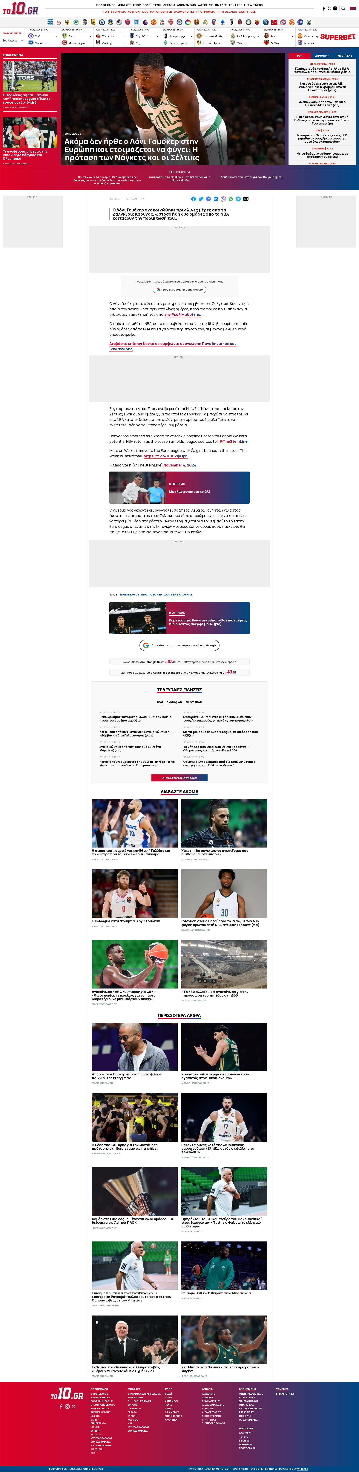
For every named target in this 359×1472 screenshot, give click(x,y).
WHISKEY (302, 1469)
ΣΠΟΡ (137, 5)
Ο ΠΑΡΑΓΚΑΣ (246, 1404)
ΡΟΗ (106, 12)
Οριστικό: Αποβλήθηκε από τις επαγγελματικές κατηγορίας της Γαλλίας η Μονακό (219, 763)
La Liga (95, 1416)
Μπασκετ (134, 1388)
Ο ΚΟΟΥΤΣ (245, 1416)
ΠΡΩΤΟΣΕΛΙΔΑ (227, 12)
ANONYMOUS (186, 5)
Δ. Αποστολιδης (211, 1416)
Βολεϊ (168, 1393)
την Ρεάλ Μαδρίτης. (182, 314)
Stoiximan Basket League (144, 1393)
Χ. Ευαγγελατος (211, 1412)
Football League (102, 1401)
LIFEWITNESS (253, 5)
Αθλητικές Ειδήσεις (166, 672)
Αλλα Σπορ (171, 1419)
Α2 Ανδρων (134, 1408)
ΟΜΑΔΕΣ (221, 5)
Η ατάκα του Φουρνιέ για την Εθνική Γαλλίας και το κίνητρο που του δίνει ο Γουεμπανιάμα (322, 120)
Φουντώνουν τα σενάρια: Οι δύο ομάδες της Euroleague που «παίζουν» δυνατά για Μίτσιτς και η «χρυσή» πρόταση (107, 180)
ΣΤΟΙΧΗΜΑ (118, 12)
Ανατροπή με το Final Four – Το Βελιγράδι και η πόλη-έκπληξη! (179, 178)
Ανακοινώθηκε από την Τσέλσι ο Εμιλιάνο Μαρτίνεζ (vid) (322, 103)
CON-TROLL (247, 12)
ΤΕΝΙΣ (157, 5)
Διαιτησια (96, 1449)
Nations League (101, 1445)
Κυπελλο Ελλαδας (101, 1438)
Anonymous (247, 1388)
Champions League (103, 1404)
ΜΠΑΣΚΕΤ (124, 5)
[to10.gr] (20, 8)
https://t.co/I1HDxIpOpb (166, 455)
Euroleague (135, 1397)
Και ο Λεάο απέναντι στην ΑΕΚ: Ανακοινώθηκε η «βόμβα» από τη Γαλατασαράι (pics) (322, 87)
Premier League (100, 1412)
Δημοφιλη (174, 702)
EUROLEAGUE (129, 594)
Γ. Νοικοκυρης (211, 1401)
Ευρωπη (95, 1430)
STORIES (244, 1440)
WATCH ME (205, 5)
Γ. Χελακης (208, 1393)
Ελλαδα (132, 1412)
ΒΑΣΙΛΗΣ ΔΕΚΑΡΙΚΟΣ (250, 1408)
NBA (144, 594)
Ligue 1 (95, 1427)
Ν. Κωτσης (208, 1408)
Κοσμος (96, 1434)
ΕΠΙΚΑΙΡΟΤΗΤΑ (285, 1393)
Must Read (194, 702)
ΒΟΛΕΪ (147, 5)
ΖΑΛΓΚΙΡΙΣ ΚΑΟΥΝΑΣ (178, 594)
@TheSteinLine (233, 441)
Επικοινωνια (269, 1469)
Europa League (100, 1408)
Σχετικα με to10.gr (217, 1469)
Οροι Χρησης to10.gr (245, 1469)
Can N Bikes (172, 1412)
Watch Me (246, 1428)
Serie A (95, 1419)
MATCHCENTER (161, 12)
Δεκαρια (207, 1388)
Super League (99, 1393)
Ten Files (282, 1388)
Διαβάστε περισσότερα (179, 778)
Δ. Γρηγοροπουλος (213, 1423)
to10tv (243, 1437)
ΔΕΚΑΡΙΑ (169, 5)
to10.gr (115, 199)
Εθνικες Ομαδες (101, 1441)
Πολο (168, 1397)
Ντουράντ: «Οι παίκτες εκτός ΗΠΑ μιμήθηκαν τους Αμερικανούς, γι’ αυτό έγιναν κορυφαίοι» (322, 138)
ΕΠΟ (93, 1453)
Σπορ (168, 1388)
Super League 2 (100, 1397)
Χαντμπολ (172, 1401)
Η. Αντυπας (209, 1419)
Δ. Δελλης (207, 1397)
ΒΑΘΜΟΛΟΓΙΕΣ (184, 12)
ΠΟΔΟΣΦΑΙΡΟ (106, 5)
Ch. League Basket (139, 1401)
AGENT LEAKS (247, 1397)
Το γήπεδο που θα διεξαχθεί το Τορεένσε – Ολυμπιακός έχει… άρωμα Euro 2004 (216, 748)
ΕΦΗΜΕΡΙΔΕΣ (246, 1444)
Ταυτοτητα (195, 1469)
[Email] (246, 199)
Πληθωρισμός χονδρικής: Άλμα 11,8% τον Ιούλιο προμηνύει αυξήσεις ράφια (322, 70)
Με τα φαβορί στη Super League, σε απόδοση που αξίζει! (322, 155)
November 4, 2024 (179, 465)
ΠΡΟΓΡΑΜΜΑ (205, 12)
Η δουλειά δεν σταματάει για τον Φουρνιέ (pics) (250, 177)
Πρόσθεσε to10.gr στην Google (182, 289)
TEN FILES (235, 5)
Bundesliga (98, 1423)
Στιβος (169, 1408)
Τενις (168, 1404)
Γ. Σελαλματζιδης (213, 1404)
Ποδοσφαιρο (99, 1388)
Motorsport (173, 1416)
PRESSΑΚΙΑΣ (246, 1412)
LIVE (145, 12)
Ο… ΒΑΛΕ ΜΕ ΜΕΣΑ (249, 1419)
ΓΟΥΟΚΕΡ (155, 594)
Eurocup (133, 1404)
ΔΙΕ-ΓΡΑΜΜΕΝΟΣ (248, 1401)
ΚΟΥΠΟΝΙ (134, 12)
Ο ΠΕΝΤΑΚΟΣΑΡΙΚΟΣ (251, 1393)
